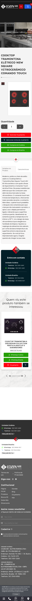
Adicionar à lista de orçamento (16, 140)
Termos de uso (5, 474)
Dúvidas (14, 489)
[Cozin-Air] (9, 6)
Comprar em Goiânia (17, 145)
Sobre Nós (4, 500)
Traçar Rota (7, 434)
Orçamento (12, 365)
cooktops (15, 32)
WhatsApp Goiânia (17, 355)
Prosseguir (16, 594)
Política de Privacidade (7, 590)
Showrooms (5, 503)
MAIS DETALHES (16, 350)
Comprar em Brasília (17, 150)
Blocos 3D (4, 497)
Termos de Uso (17, 590)
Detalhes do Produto (6, 169)
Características (23, 169)
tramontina (23, 32)
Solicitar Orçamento (16, 135)
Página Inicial (3, 490)
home (2, 32)
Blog (13, 492)
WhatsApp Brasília (17, 360)
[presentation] (6, 376)
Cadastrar (5, 529)
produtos (8, 32)
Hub (13, 498)
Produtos (4, 494)
